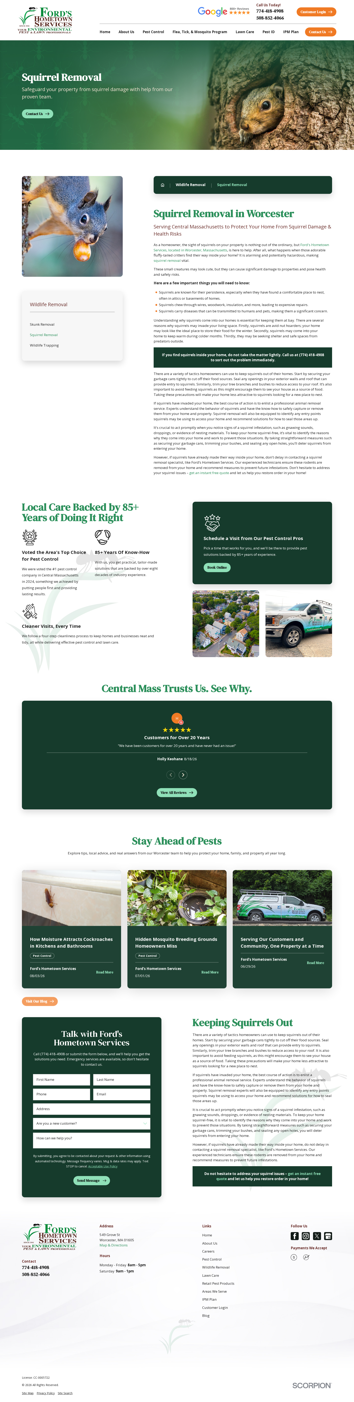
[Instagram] (306, 1236)
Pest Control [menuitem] (153, 31)
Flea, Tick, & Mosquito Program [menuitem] (199, 31)
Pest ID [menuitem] (268, 31)
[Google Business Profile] (328, 1236)
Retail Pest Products (218, 1283)
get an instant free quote (209, 472)
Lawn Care (210, 1275)
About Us (209, 1243)
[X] (317, 1236)
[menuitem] (28, 1393)
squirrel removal (167, 260)
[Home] (45, 20)
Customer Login (215, 1307)
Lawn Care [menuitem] (245, 31)
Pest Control (212, 1259)
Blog (206, 1315)
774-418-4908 (270, 11)
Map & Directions (114, 1245)
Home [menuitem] (105, 31)
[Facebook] (295, 1236)
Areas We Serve (214, 1291)
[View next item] (183, 774)
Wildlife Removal (216, 1267)
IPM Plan (209, 1299)
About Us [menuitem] (126, 31)
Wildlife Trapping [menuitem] (44, 345)
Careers (208, 1251)
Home (207, 1235)
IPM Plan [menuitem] (291, 31)
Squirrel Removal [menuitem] (44, 334)
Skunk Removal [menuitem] (42, 324)
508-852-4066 (270, 18)
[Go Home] (162, 185)
